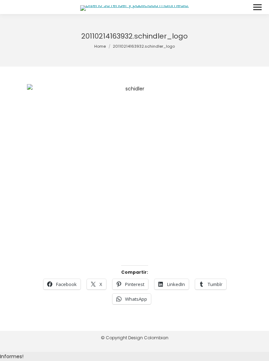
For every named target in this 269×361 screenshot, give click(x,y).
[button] (134, 356)
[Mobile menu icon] (257, 7)
